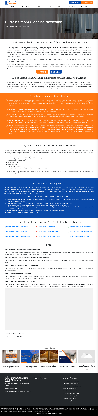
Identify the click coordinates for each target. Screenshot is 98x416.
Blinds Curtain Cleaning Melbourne (71, 391)
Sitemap (60, 413)
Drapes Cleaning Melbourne (69, 388)
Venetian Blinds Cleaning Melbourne (72, 386)
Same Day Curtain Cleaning (69, 398)
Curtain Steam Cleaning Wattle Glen (16, 231)
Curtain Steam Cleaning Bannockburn (49, 236)
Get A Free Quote (74, 2)
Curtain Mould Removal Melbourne (71, 381)
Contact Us (71, 6)
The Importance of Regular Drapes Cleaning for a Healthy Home (87, 366)
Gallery (38, 6)
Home (12, 6)
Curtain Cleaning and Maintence (71, 393)
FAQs (49, 6)
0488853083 (88, 2)
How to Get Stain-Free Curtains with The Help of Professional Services (11, 366)
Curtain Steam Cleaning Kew (46, 226)
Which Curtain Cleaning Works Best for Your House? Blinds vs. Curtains (49, 366)
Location (84, 6)
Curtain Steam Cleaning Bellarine (79, 236)
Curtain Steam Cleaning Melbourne (71, 396)
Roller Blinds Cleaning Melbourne (71, 383)
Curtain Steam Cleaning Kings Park (48, 231)
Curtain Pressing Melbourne (70, 401)
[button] (94, 361)
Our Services (25, 6)
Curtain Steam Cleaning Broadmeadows (18, 236)
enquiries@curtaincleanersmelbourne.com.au (19, 391)
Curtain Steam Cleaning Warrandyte (80, 226)
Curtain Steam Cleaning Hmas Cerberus (81, 231)
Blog (59, 6)
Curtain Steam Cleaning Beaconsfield (17, 226)
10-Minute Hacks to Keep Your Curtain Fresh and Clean (30, 365)
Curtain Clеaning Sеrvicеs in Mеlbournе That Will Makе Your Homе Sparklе (68, 366)
